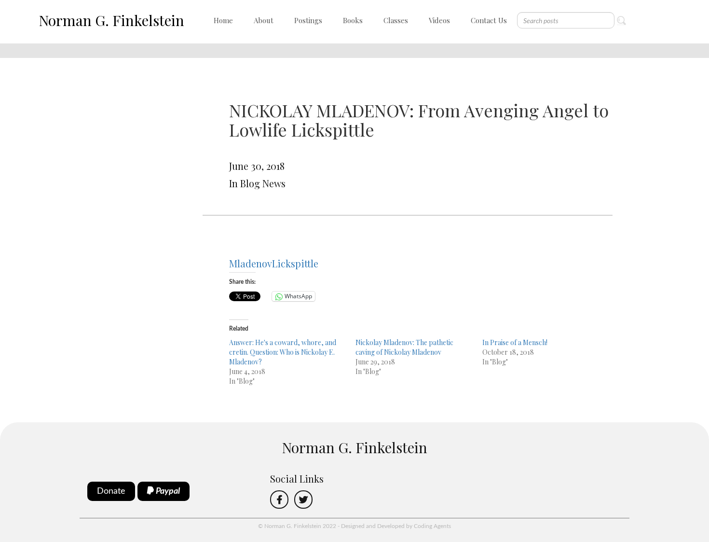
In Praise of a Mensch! (514, 342)
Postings (308, 20)
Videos (439, 20)
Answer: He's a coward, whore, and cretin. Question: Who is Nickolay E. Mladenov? (282, 352)
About (263, 20)
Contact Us (489, 20)
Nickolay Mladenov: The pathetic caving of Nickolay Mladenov (404, 347)
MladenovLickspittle (273, 263)
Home (223, 20)
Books (353, 20)
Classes (395, 20)
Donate (111, 491)
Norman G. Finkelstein (111, 20)
